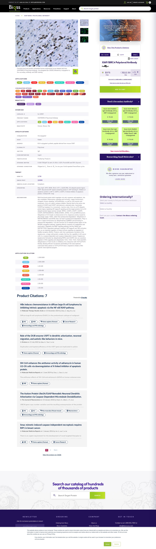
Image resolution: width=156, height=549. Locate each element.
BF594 (18, 93)
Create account (138, 2)
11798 (39, 176)
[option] (46, 46)
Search (97, 495)
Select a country (106, 203)
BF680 (31, 93)
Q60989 (40, 180)
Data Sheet (134, 58)
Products (26, 9)
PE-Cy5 (67, 93)
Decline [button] (116, 544)
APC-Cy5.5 (51, 93)
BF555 (82, 91)
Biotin (51, 91)
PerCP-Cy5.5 (27, 96)
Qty (135, 74)
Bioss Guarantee (62, 526)
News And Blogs (94, 526)
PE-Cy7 (82, 93)
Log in (129, 2)
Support (66, 9)
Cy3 (18, 91)
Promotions (57, 9)
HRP (57, 91)
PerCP (18, 96)
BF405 (69, 91)
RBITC (35, 96)
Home (17, 15)
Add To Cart (110, 121)
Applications (36, 9)
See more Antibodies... (120, 151)
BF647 (25, 93)
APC (44, 93)
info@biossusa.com (38, 2)
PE (45, 91)
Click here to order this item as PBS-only (120, 83)
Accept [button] (108, 544)
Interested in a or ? (120, 79)
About (74, 9)
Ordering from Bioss (62, 523)
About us (94, 523)
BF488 (75, 91)
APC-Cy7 (59, 93)
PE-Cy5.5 (74, 93)
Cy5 (23, 91)
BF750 (38, 93)
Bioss (15, 8)
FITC (40, 91)
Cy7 (34, 91)
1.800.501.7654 (23, 2)
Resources (47, 9)
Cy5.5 (28, 91)
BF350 (62, 91)
